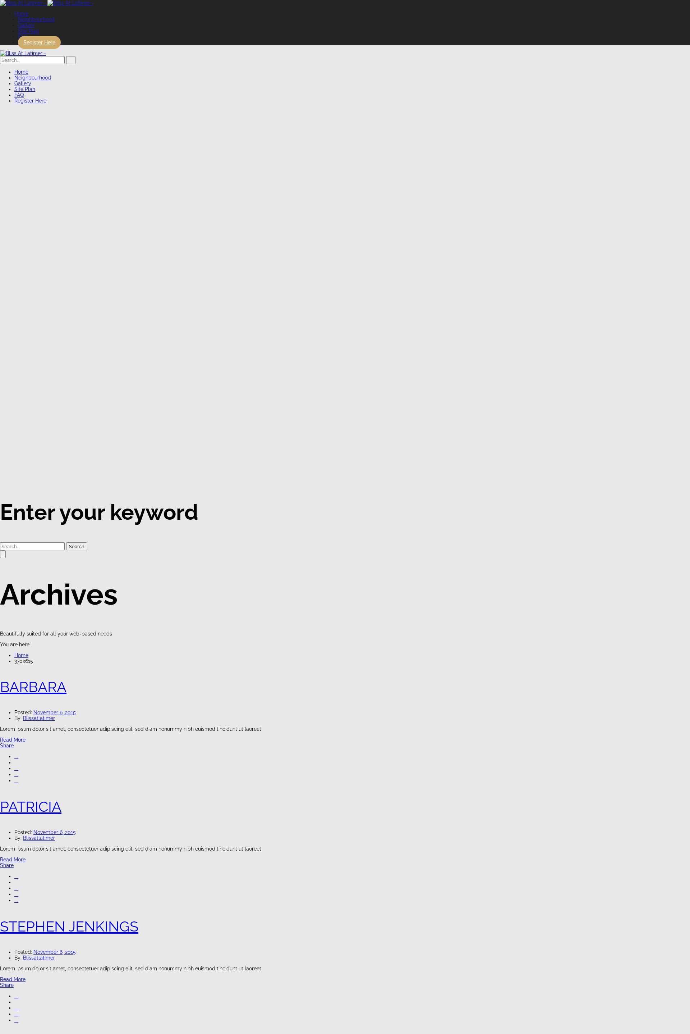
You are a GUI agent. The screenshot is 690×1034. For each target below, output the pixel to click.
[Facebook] (16, 756)
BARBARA (33, 686)
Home (21, 655)
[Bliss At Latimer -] (46, 3)
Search (76, 546)
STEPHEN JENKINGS (69, 926)
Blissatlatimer (39, 718)
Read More (13, 740)
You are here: (15, 644)
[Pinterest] (16, 780)
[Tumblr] (16, 774)
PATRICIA (30, 806)
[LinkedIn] (16, 768)
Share (7, 745)
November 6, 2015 (54, 712)
